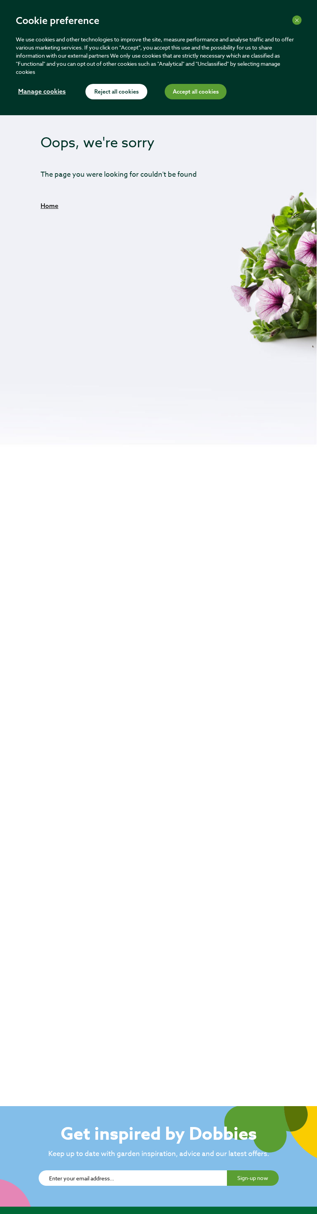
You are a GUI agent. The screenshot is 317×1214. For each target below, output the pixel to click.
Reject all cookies (116, 92)
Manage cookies (42, 92)
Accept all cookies (196, 92)
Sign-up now (252, 1178)
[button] (49, 205)
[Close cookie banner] (297, 20)
